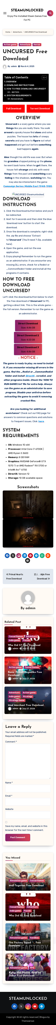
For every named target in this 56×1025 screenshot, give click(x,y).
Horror (37, 44)
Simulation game (18, 880)
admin (14, 66)
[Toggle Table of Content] (43, 77)
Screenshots (17, 99)
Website (9, 809)
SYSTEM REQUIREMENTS (19, 95)
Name (9, 782)
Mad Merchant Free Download (25, 705)
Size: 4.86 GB (28, 325)
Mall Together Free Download (26, 885)
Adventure (25, 44)
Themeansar (27, 1021)
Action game (10, 44)
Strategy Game (16, 700)
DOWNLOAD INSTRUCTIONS (20, 85)
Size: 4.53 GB (28, 337)
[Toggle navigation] (5, 13)
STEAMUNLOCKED (27, 10)
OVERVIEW (11, 81)
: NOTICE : (15, 92)
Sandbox (34, 938)
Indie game (14, 640)
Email (8, 796)
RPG (32, 968)
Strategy (27, 696)
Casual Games (16, 636)
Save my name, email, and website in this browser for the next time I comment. (26, 828)
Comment (11, 741)
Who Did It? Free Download (24, 645)
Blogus (43, 1017)
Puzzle (26, 640)
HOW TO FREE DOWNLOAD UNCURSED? (26, 89)
